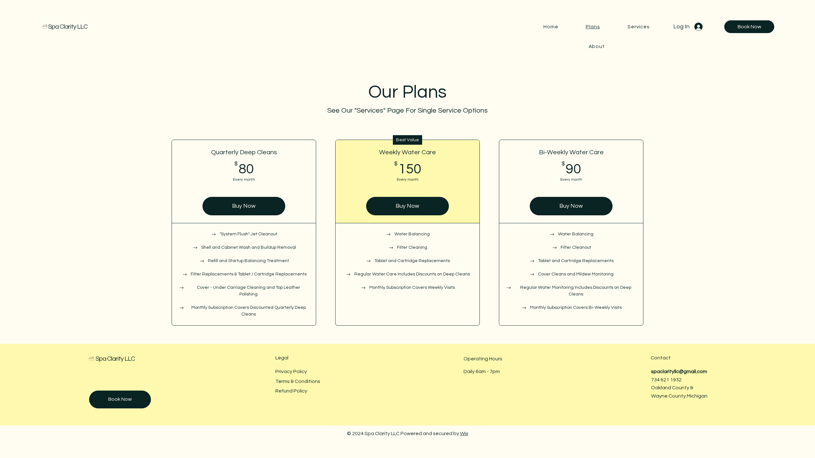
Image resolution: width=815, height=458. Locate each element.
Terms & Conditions (297, 381)
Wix (464, 433)
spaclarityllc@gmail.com (679, 371)
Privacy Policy (291, 371)
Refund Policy (291, 390)
